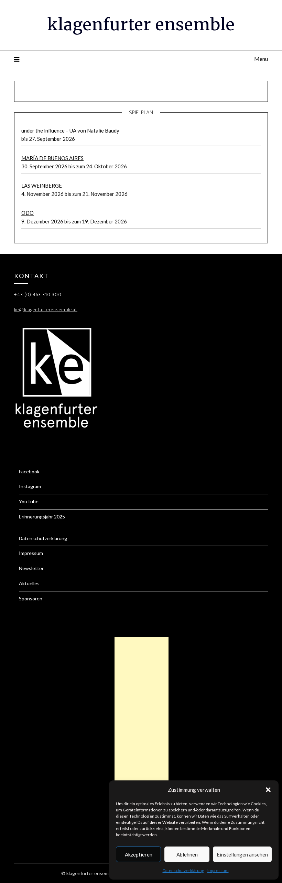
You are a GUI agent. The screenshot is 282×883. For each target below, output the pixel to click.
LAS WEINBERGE (42, 185)
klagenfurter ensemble (141, 24)
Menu (261, 58)
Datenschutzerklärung (183, 870)
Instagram (30, 486)
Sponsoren (30, 598)
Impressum (218, 870)
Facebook (29, 471)
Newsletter (31, 568)
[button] (268, 789)
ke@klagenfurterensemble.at (45, 310)
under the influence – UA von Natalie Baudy (70, 130)
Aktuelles (29, 583)
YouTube (29, 501)
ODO (27, 213)
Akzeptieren (138, 854)
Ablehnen (187, 854)
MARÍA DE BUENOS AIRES (52, 158)
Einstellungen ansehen (242, 854)
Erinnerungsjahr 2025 (42, 516)
